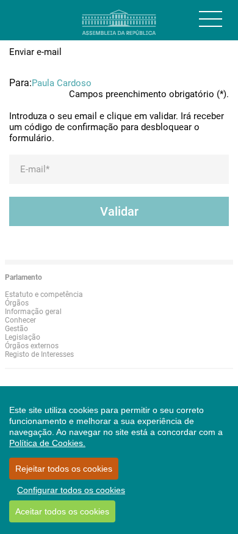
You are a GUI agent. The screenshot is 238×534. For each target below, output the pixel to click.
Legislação (22, 337)
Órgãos (17, 303)
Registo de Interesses (39, 354)
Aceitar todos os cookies (62, 511)
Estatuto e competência (44, 294)
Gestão (16, 328)
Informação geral (33, 311)
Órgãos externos (32, 346)
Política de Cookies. (47, 443)
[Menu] (210, 19)
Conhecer (20, 320)
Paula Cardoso (62, 83)
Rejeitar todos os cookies (63, 469)
